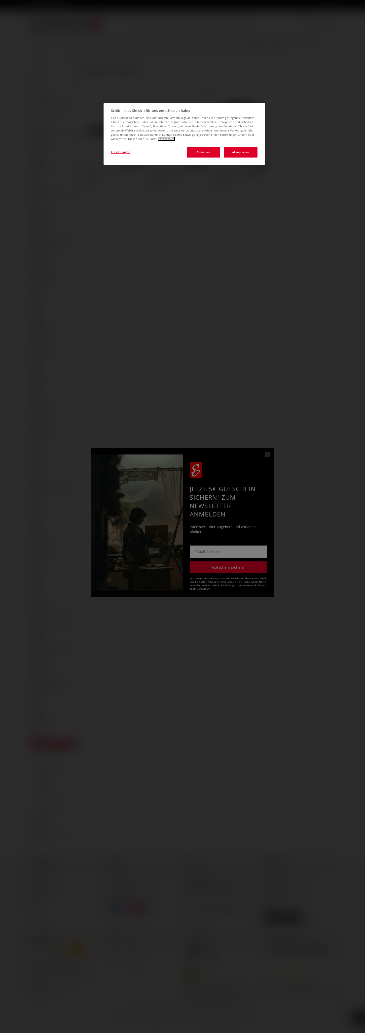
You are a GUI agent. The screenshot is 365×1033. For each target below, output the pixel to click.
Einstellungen (120, 152)
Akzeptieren (240, 152)
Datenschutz (166, 139)
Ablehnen (203, 152)
